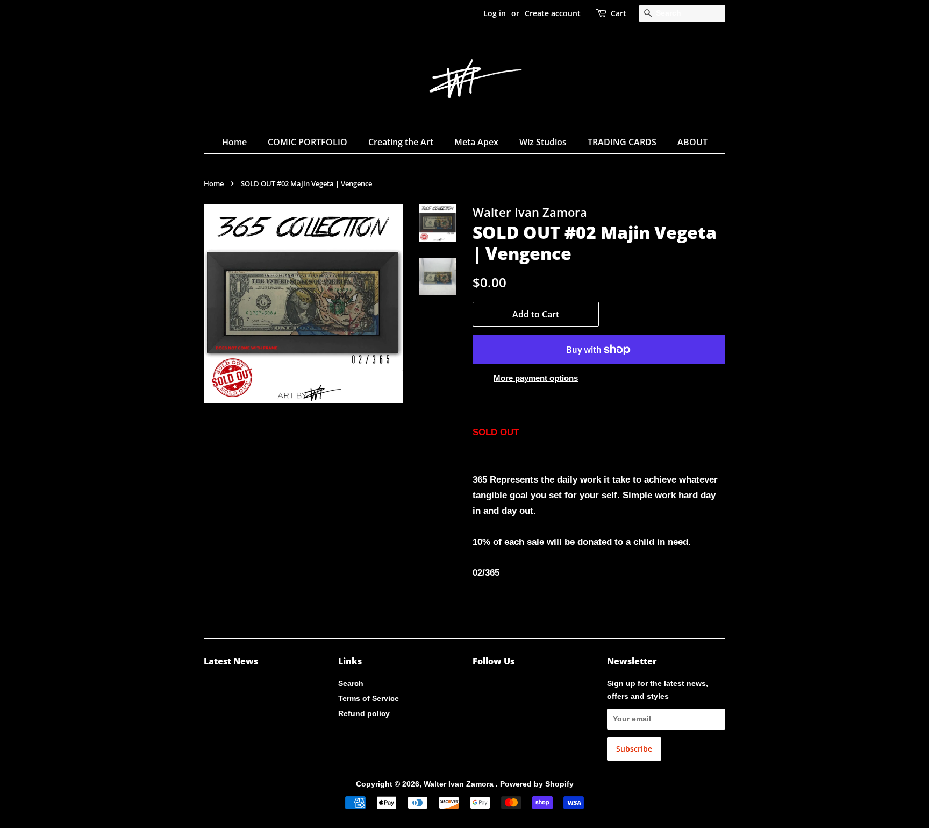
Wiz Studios (543, 142)
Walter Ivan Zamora (460, 784)
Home (234, 142)
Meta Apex (476, 142)
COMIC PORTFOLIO (307, 142)
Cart (618, 13)
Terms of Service (368, 698)
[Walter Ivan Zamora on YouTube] (496, 685)
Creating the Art (400, 142)
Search (350, 683)
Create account (553, 13)
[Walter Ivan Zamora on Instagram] (478, 685)
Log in (494, 13)
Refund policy (364, 713)
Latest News (231, 661)
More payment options (536, 378)
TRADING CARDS (622, 142)
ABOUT (692, 142)
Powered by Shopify (537, 784)
